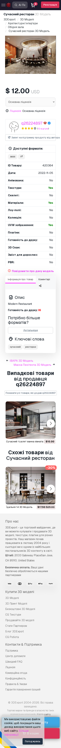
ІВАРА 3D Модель (21, 361)
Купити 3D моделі (19, 592)
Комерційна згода (16, 673)
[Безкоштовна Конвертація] (21, 156)
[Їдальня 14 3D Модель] (30, 485)
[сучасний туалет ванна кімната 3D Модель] (30, 420)
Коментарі (44, 279)
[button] (50, 423)
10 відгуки (43, 128)
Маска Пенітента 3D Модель (32, 365)
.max (12, 156)
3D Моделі (12, 598)
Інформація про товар (20, 279)
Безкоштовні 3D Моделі (20, 609)
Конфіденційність (15, 678)
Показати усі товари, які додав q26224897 (31, 392)
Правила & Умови (16, 684)
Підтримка (11, 650)
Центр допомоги (15, 656)
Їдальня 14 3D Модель (19, 507)
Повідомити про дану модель (33, 271)
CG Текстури (13, 614)
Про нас (12, 521)
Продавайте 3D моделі (19, 620)
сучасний (15, 346)
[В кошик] (43, 434)
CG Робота (12, 637)
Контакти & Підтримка (23, 644)
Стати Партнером (16, 626)
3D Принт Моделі (16, 603)
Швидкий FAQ (13, 661)
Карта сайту (44, 714)
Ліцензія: (16, 111)
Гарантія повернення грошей (22, 689)
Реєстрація (50, 4)
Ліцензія (10, 667)
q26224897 (31, 123)
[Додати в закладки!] (50, 434)
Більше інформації (16, 732)
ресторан (30, 346)
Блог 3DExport (14, 631)
